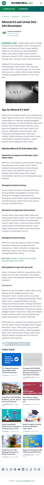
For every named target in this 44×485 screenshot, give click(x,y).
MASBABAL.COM (9, 43)
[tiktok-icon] (31, 469)
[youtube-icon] (19, 469)
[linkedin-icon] (23, 469)
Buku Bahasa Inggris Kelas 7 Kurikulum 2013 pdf (31, 399)
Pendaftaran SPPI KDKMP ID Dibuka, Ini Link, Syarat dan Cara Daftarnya (11, 399)
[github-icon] (35, 469)
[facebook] (7, 344)
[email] (28, 344)
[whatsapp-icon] (27, 469)
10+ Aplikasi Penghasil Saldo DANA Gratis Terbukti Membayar (10, 370)
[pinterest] (24, 344)
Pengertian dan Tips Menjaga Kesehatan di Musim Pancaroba (10, 452)
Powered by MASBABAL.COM (25, 481)
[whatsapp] (15, 344)
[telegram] (20, 344)
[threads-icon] (15, 469)
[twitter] (11, 344)
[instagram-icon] (11, 469)
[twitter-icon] (7, 469)
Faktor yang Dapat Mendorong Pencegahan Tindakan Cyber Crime (11, 427)
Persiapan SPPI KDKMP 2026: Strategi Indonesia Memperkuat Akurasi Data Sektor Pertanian (32, 371)
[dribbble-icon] (39, 469)
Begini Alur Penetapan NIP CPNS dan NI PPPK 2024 (32, 451)
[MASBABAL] (22, 3)
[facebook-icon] (3, 469)
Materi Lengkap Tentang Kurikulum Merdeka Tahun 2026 (32, 427)
